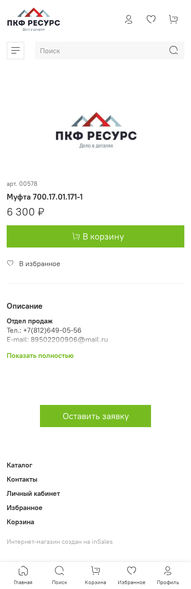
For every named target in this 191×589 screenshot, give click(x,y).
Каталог (19, 464)
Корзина (20, 521)
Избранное (25, 507)
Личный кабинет (33, 493)
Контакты (22, 479)
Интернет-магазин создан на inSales (60, 542)
